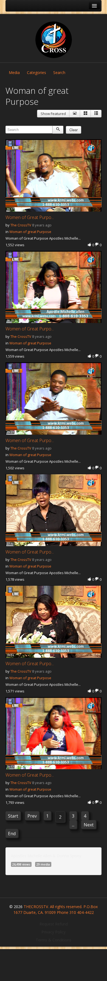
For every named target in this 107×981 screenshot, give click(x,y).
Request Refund (54, 924)
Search (59, 72)
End (12, 834)
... (73, 825)
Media (14, 72)
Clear (73, 129)
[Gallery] (85, 113)
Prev (32, 816)
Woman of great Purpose (30, 231)
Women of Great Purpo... (29, 217)
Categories (36, 72)
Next (89, 825)
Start (13, 816)
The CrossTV (20, 225)
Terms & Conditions (53, 939)
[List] (96, 113)
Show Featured (53, 113)
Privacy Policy (53, 932)
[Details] (74, 113)
